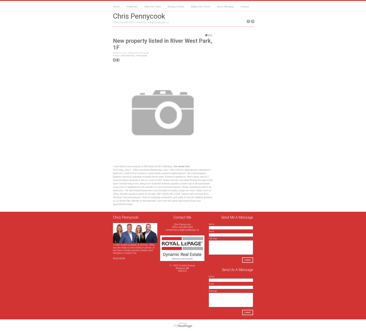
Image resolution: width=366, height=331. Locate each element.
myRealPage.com (183, 326)
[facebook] (248, 21)
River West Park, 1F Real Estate (134, 56)
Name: (212, 224)
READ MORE (119, 258)
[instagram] (252, 21)
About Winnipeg (225, 6)
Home (116, 6)
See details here (182, 166)
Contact (244, 6)
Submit (247, 260)
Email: (212, 231)
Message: (213, 238)
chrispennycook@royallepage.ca (152, 22)
